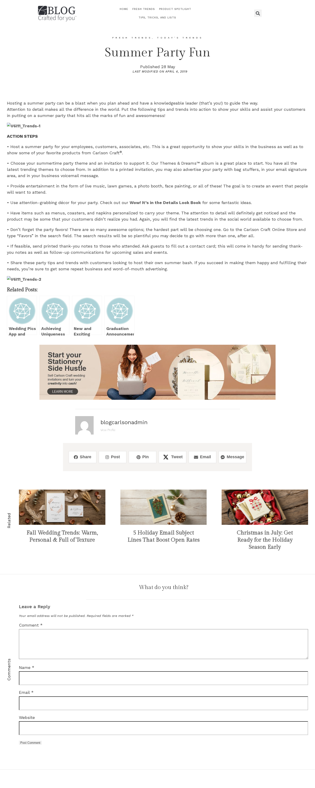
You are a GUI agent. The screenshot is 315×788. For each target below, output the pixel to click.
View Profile (108, 430)
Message (235, 457)
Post (115, 457)
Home (124, 9)
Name (26, 667)
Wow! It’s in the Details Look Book (165, 202)
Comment (31, 625)
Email (205, 457)
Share (85, 457)
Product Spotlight (175, 9)
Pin (145, 457)
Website (27, 717)
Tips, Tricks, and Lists (157, 17)
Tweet (177, 457)
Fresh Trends (143, 9)
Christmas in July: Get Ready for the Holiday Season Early (265, 540)
